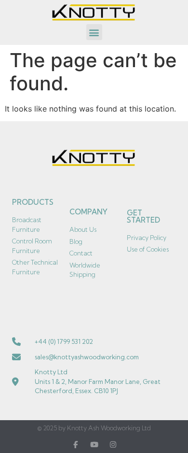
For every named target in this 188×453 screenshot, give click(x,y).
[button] (94, 32)
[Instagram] (113, 444)
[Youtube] (94, 444)
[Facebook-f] (75, 444)
